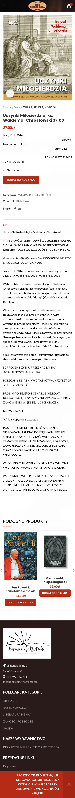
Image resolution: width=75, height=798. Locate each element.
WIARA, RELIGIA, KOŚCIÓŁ (39, 107)
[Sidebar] (5, 244)
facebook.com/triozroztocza (20, 681)
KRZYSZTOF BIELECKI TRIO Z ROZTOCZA (31, 747)
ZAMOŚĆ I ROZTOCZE (18, 721)
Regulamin (9, 766)
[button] (20, 602)
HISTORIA (10, 700)
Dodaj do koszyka (21, 179)
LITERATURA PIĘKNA (17, 714)
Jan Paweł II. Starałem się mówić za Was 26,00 (20, 591)
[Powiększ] (10, 93)
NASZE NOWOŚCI (15, 707)
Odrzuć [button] (69, 784)
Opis (6, 225)
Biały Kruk (22, 201)
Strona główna (11, 107)
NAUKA (8, 728)
